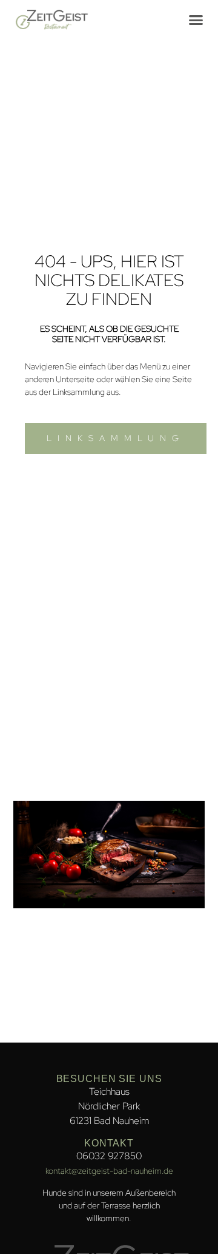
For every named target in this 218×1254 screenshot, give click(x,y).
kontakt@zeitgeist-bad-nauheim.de (109, 1170)
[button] (196, 20)
